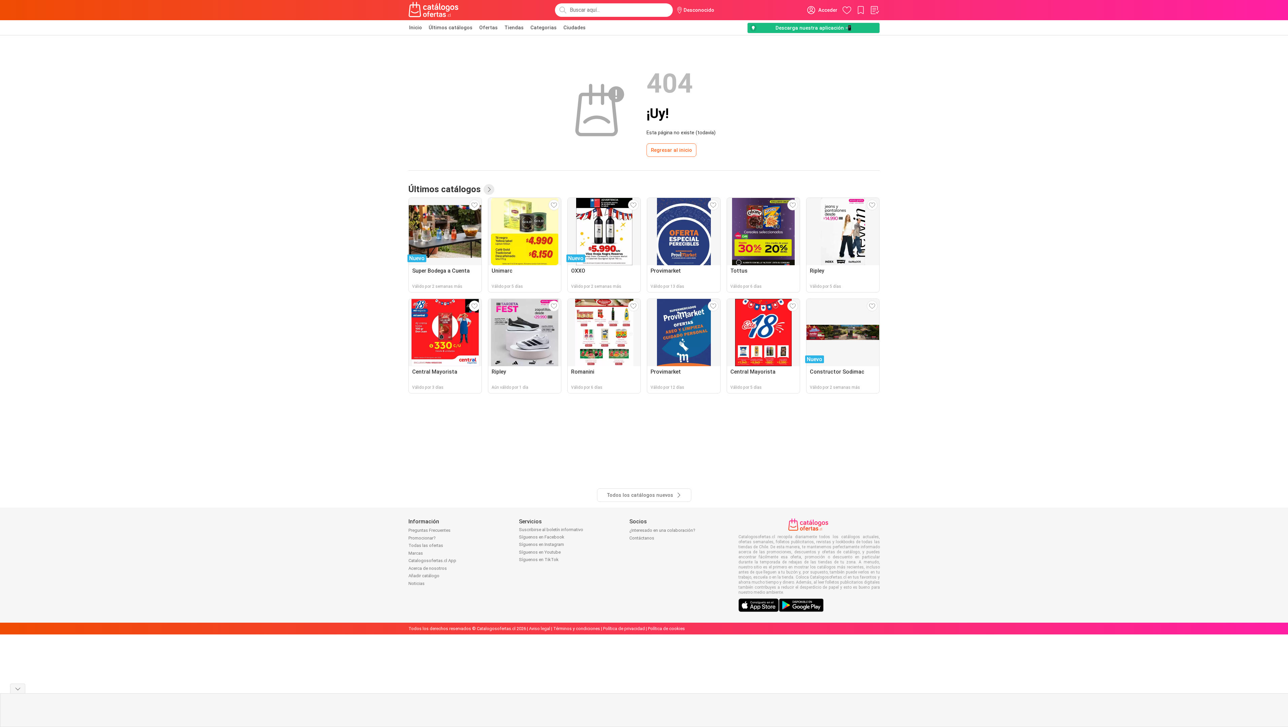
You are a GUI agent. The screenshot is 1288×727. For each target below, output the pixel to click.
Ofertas (488, 28)
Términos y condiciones (576, 628)
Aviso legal (539, 628)
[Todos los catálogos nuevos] (489, 189)
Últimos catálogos (450, 28)
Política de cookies (666, 628)
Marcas (415, 553)
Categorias (543, 28)
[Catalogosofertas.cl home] (434, 10)
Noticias (416, 583)
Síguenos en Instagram (541, 544)
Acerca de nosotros (427, 568)
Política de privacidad (624, 628)
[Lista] (874, 10)
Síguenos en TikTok (539, 559)
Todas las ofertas (425, 545)
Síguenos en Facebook (541, 537)
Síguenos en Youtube (540, 552)
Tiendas (514, 28)
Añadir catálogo (423, 575)
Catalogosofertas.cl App (432, 560)
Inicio (415, 28)
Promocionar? (422, 538)
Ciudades (574, 28)
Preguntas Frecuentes (429, 530)
